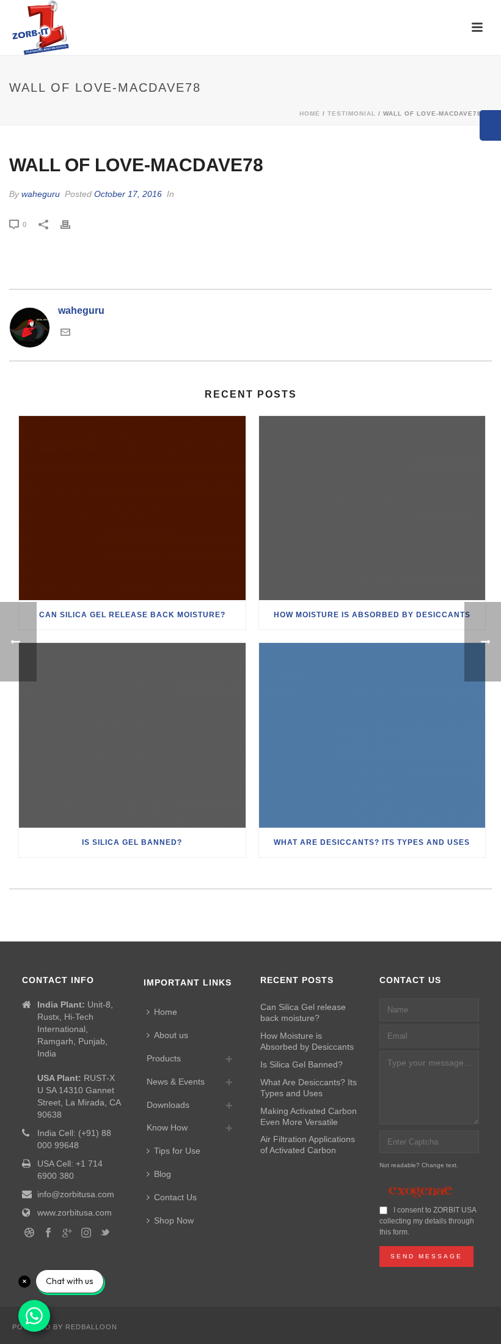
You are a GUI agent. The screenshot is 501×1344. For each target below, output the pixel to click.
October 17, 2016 (128, 194)
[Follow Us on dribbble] (29, 1233)
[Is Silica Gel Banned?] (132, 735)
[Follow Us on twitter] (105, 1233)
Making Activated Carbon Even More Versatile (308, 1116)
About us (171, 1035)
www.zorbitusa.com (74, 1212)
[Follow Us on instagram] (86, 1233)
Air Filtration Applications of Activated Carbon (307, 1144)
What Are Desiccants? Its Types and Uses (372, 842)
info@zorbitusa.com (75, 1194)
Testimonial (351, 113)
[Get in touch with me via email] (65, 334)
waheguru (40, 194)
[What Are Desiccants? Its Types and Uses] (372, 735)
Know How (167, 1127)
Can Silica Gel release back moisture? (132, 615)
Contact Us (175, 1197)
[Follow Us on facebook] (48, 1233)
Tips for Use (177, 1151)
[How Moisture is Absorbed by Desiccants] (372, 508)
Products (164, 1058)
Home (309, 113)
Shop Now (174, 1220)
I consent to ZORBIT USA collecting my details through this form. (427, 1221)
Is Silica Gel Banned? (132, 842)
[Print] (71, 223)
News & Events (176, 1081)
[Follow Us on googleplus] (67, 1233)
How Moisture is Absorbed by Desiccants (372, 615)
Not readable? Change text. (418, 1165)
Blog (162, 1174)
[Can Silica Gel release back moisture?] (132, 508)
